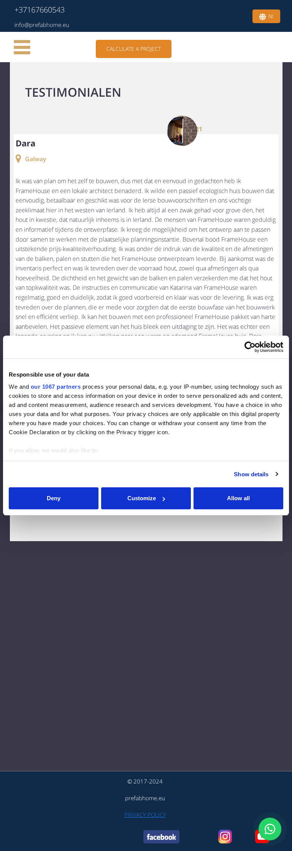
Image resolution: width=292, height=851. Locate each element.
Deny (53, 498)
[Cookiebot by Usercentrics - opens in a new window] (250, 347)
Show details (251, 474)
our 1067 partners (56, 386)
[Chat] (270, 829)
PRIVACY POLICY (145, 814)
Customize (141, 498)
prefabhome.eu (145, 798)
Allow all (238, 498)
